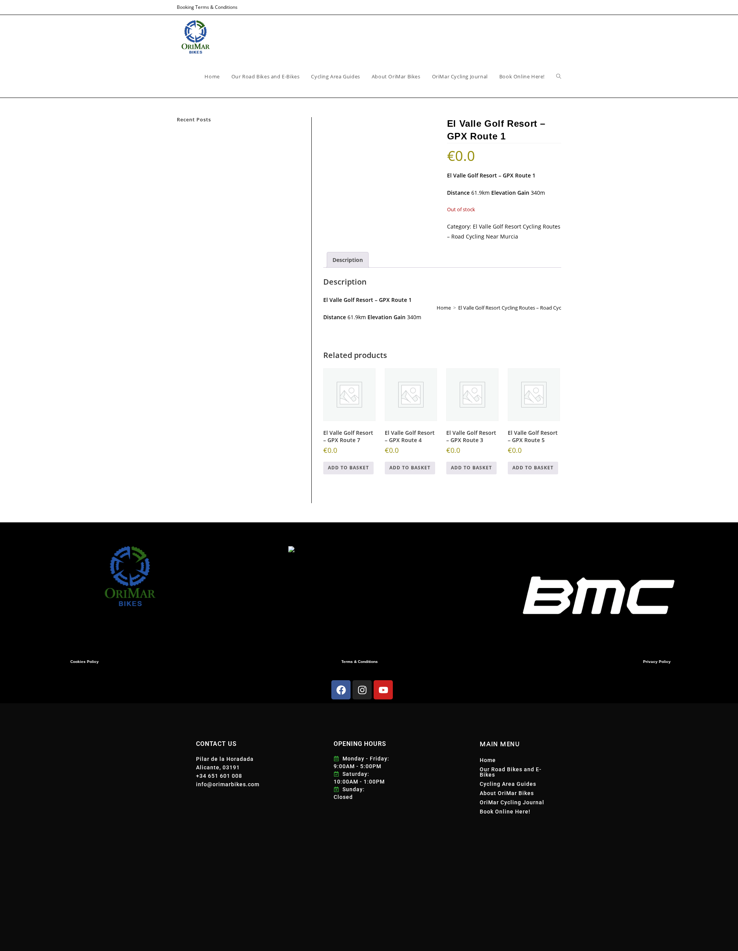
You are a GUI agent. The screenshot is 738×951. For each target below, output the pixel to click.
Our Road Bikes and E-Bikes (511, 772)
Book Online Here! (505, 812)
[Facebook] (341, 689)
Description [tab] (347, 259)
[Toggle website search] (558, 76)
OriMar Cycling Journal (512, 802)
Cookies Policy (84, 661)
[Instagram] (362, 689)
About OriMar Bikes (507, 793)
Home (488, 760)
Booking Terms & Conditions (207, 7)
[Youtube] (383, 689)
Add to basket (348, 467)
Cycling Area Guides (508, 784)
